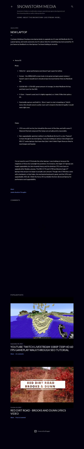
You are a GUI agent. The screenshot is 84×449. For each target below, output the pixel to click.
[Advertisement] (42, 273)
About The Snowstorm (33, 17)
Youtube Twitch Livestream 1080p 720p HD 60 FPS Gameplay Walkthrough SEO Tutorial (41, 348)
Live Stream (49, 17)
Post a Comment (21, 417)
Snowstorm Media (36, 6)
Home (19, 17)
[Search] (72, 6)
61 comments (20, 354)
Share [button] (12, 189)
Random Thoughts (20, 192)
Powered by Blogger (44, 431)
